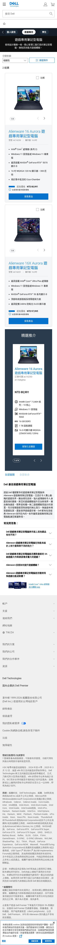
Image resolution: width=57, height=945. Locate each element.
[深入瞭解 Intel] (18, 584)
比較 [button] (42, 78)
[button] (45, 4)
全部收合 (24, 474)
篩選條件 (43, 60)
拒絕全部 (34, 941)
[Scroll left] (2, 32)
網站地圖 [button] (7, 625)
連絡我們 (7, 618)
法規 (4, 737)
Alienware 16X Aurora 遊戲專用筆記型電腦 (28, 265)
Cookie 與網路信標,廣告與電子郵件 (21, 730)
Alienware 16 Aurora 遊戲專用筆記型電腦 (27, 133)
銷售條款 (7, 708)
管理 (4, 941)
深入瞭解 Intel (34, 587)
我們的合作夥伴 (10, 658)
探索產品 (28, 196)
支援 (4, 610)
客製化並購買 (28, 446)
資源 (4, 666)
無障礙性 (7, 745)
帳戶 (4, 603)
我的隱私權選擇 (11, 723)
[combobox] (28, 13)
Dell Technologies (11, 678)
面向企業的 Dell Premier (15, 685)
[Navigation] (4, 4)
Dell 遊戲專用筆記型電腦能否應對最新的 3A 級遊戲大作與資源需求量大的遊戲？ (26, 555)
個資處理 (7, 716)
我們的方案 (8, 644)
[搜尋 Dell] (51, 13)
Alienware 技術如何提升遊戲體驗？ (22, 565)
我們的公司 (8, 651)
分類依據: (6, 56)
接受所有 (48, 941)
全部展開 (10, 474)
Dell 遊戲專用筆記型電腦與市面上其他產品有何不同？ (26, 533)
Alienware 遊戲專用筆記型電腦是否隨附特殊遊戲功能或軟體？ (26, 574)
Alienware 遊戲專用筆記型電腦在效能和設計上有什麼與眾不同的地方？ (26, 544)
